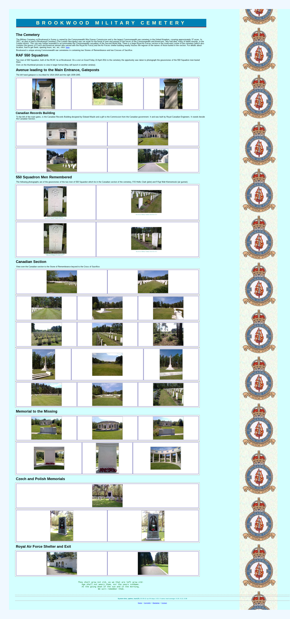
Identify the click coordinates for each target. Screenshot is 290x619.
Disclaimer (156, 603)
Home (140, 603)
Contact (164, 603)
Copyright (147, 603)
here (67, 47)
